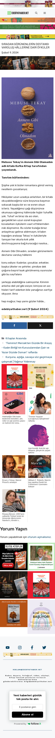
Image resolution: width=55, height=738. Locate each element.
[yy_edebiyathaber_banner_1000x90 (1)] (27, 318)
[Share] (14, 325)
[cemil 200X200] (41, 569)
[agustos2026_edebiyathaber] (27, 21)
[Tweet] (40, 325)
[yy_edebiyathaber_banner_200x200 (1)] (40, 388)
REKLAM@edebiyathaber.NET (27, 669)
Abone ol (27, 714)
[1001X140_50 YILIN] (27, 7)
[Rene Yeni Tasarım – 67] (41, 633)
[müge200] (14, 569)
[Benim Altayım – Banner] (14, 626)
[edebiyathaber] (27, 28)
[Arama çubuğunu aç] (36, 13)
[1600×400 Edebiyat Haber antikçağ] (27, 68)
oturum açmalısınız (39, 536)
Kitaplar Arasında (16, 338)
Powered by (20, 724)
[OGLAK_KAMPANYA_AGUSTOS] (15, 388)
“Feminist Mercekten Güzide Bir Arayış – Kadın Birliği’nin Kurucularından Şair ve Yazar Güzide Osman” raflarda (27, 348)
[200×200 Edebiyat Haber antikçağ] (14, 597)
